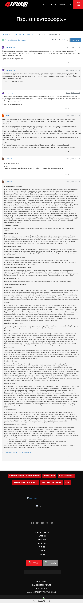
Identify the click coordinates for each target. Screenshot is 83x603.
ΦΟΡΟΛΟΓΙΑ (49, 476)
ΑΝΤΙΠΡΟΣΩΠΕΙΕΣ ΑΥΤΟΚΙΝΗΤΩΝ (24, 476)
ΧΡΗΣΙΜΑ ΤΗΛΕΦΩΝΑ (51, 482)
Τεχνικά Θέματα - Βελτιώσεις (15, 40)
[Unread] (43, 4)
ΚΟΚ (67, 482)
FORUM (42, 554)
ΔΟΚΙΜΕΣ (42, 539)
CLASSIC (42, 543)
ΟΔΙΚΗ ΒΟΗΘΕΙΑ (66, 476)
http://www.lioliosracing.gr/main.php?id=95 (17, 452)
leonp (7, 115)
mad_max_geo (10, 47)
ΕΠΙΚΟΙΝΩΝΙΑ (41, 588)
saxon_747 (9, 159)
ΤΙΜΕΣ (42, 547)
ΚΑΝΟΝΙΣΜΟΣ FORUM (41, 585)
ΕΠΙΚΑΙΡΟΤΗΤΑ (42, 532)
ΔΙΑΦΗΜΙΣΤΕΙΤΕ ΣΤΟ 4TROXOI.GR (41, 592)
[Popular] (51, 4)
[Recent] (47, 4)
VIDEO (42, 550)
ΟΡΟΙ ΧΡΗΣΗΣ (41, 581)
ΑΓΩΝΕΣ (42, 536)
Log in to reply (76, 40)
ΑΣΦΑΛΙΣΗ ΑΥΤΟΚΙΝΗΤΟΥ (26, 482)
